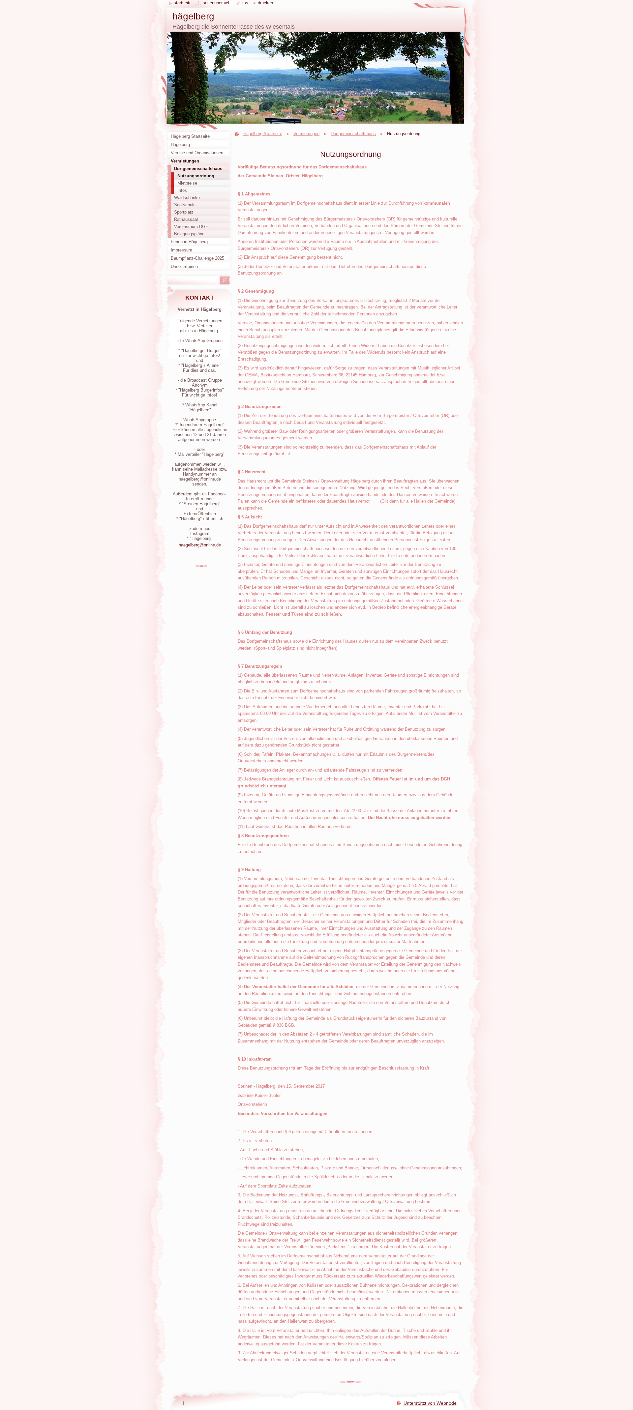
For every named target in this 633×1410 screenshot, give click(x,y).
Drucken (265, 2)
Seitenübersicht (217, 2)
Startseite (183, 2)
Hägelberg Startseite (262, 133)
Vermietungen (306, 133)
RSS (245, 2)
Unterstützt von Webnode (430, 1403)
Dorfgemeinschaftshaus (353, 133)
